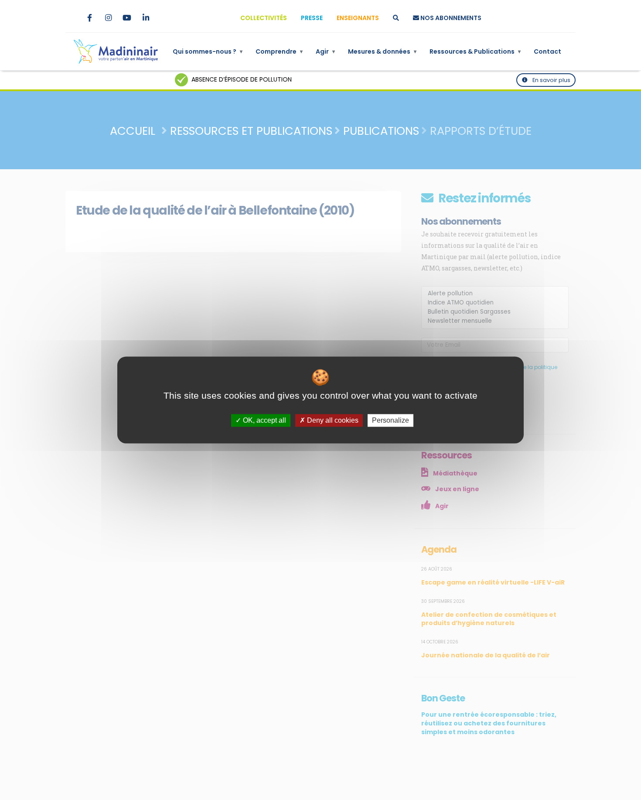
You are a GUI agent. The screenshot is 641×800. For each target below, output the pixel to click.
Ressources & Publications (475, 51)
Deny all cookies (331, 420)
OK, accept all (263, 420)
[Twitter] (70, 18)
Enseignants (358, 18)
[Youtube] (127, 18)
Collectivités (263, 18)
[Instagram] (108, 18)
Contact (547, 51)
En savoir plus (550, 80)
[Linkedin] (145, 18)
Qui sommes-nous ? (207, 51)
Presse (312, 18)
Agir (325, 51)
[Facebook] (89, 18)
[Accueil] (116, 51)
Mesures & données (382, 51)
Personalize (390, 420)
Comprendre (279, 51)
